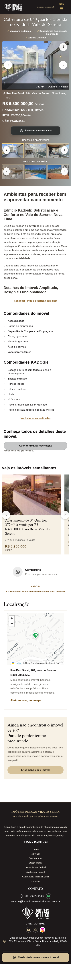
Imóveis (35, 853)
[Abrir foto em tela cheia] (35, 65)
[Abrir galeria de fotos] (63, 47)
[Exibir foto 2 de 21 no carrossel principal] (36, 150)
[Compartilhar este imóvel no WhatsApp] (18, 572)
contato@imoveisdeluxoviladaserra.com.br (35, 901)
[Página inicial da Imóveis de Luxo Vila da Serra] (35, 913)
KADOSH (35, 586)
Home (35, 849)
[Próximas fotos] (64, 150)
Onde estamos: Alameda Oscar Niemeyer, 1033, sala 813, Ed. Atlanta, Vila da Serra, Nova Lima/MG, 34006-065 (38, 941)
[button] (35, 635)
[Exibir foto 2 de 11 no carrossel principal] (36, 172)
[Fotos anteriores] (6, 150)
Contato (35, 881)
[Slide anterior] (8, 65)
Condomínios (35, 858)
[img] (35, 639)
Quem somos (35, 862)
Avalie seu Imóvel (35, 872)
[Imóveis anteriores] (6, 515)
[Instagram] (42, 930)
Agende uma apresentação (35, 445)
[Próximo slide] (63, 65)
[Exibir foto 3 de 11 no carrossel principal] (58, 172)
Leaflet (17, 662)
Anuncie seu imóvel (45, 7)
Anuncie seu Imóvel (35, 867)
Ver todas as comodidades (35, 418)
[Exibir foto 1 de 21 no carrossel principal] (13, 150)
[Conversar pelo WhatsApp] (48, 896)
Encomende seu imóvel (35, 769)
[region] (35, 65)
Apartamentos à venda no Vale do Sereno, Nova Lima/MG (35, 591)
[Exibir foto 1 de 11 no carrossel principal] (13, 172)
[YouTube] (28, 930)
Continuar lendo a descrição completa (35, 300)
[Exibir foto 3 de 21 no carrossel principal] (58, 150)
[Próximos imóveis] (65, 515)
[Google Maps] (35, 930)
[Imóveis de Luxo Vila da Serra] (13, 7)
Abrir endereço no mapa (25, 700)
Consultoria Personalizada (35, 876)
